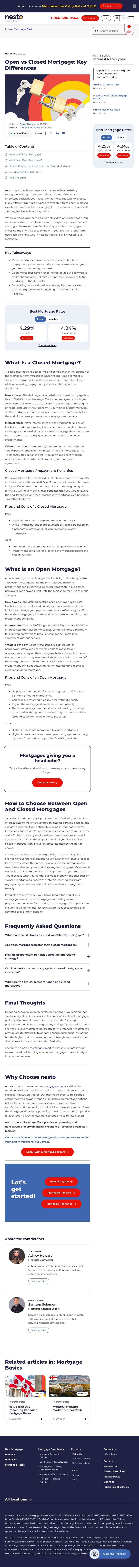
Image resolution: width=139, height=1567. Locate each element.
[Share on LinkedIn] (57, 133)
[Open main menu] (131, 18)
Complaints (111, 1454)
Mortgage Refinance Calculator (50, 1480)
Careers (108, 1461)
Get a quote (90, 18)
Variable (53, 319)
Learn (8, 29)
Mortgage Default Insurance (54, 1474)
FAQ (74, 1479)
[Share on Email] (63, 133)
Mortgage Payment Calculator (49, 1456)
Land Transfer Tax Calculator (54, 1462)
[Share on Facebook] (46, 133)
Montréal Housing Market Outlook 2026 (67, 1408)
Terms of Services (114, 1471)
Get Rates (27, 338)
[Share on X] (51, 133)
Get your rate (45, 782)
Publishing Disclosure (117, 1487)
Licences (109, 1481)
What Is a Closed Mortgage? (25, 154)
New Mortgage (14, 1449)
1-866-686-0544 (64, 18)
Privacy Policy (112, 1476)
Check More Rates (47, 345)
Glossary (76, 1475)
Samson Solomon (30, 127)
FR (116, 18)
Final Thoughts (17, 177)
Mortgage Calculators (51, 1449)
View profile (39, 1281)
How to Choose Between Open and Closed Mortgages (40, 166)
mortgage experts (54, 1086)
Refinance (11, 1459)
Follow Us (77, 1454)
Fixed (40, 319)
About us (76, 1449)
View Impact (111, 6)
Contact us (110, 1449)
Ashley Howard (27, 124)
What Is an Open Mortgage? (25, 160)
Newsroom (110, 1466)
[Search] (96, 31)
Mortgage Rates (15, 1464)
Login (106, 18)
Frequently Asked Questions (25, 172)
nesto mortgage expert (36, 1048)
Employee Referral (81, 1458)
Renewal (10, 1454)
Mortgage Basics (24, 29)
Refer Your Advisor (81, 1463)
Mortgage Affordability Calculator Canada (51, 1468)
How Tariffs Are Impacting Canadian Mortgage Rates (23, 1410)
